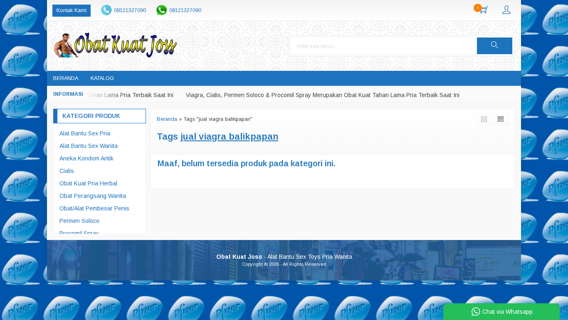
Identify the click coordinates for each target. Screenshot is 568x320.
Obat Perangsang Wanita (92, 195)
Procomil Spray (79, 233)
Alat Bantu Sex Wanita (88, 145)
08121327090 (130, 10)
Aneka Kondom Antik (86, 158)
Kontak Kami (71, 10)
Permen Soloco (79, 221)
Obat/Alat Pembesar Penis (94, 208)
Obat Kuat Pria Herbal (88, 183)
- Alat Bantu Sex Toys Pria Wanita (284, 256)
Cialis (66, 171)
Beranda (65, 78)
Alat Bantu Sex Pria (84, 133)
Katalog (102, 78)
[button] (494, 46)
